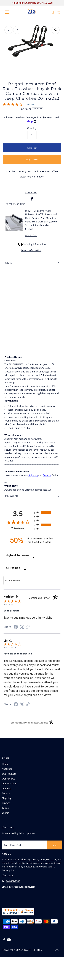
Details (8, 263)
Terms (5, 807)
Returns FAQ (11, 495)
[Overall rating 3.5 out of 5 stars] (13, 105)
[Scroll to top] (56, 949)
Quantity (32, 128)
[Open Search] (52, 12)
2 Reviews (29, 104)
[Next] (17, 30)
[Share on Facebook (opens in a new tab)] (16, 627)
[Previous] (8, 30)
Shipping (33, 475)
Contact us (31, 192)
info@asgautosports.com (22, 886)
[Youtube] (9, 940)
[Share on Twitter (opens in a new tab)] (22, 627)
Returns (47, 475)
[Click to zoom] (56, 30)
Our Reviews (8, 778)
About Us (7, 768)
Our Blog (6, 788)
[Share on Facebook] (32, 199)
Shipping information (34, 244)
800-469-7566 (13, 881)
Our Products (9, 773)
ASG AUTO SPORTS (31, 949)
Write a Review (12, 580)
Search (5, 812)
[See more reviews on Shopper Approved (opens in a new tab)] (28, 627)
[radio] (47, 512)
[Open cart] (58, 12)
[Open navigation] (9, 12)
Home (5, 764)
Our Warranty (9, 783)
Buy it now (32, 159)
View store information (32, 176)
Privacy (6, 802)
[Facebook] (4, 940)
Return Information (31, 250)
